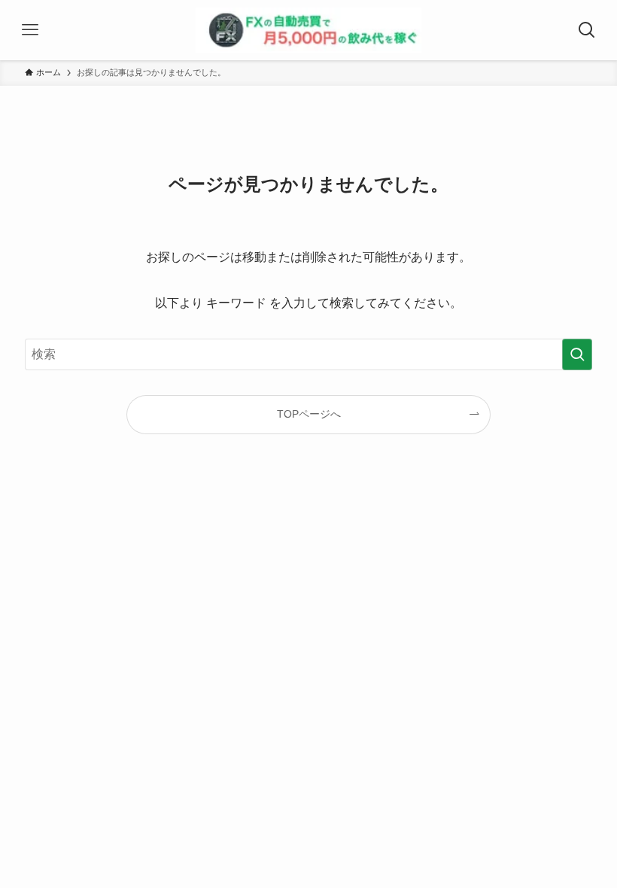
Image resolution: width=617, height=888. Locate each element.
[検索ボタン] (587, 30)
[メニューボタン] (30, 30)
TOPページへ (309, 414)
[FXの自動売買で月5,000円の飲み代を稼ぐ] (308, 30)
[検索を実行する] (577, 354)
